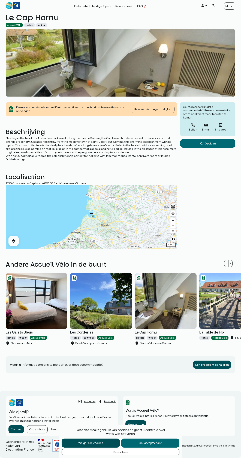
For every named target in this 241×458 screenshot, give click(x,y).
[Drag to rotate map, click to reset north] (173, 230)
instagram (89, 401)
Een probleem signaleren (212, 364)
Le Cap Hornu (146, 332)
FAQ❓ (142, 6)
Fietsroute (81, 6)
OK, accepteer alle (150, 443)
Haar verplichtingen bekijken (153, 109)
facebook (110, 401)
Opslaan (210, 143)
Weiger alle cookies (90, 443)
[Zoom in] (173, 220)
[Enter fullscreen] (173, 206)
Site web (221, 129)
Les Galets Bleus (19, 332)
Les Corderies (81, 332)
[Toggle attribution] (173, 239)
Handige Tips (100, 6)
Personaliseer (120, 452)
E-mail (206, 129)
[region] (91, 217)
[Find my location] (173, 213)
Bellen (193, 129)
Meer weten (136, 424)
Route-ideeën (124, 6)
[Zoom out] (173, 225)
